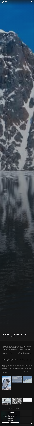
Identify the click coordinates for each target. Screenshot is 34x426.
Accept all (10, 422)
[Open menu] (31, 2)
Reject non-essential (10, 420)
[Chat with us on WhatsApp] (31, 423)
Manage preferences (10, 418)
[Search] (29, 2)
